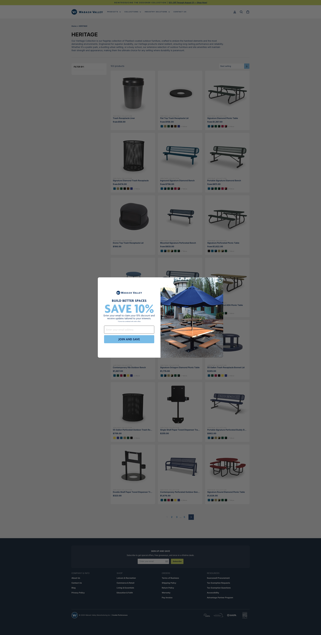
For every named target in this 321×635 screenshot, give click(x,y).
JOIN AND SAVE (129, 339)
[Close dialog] (220, 280)
